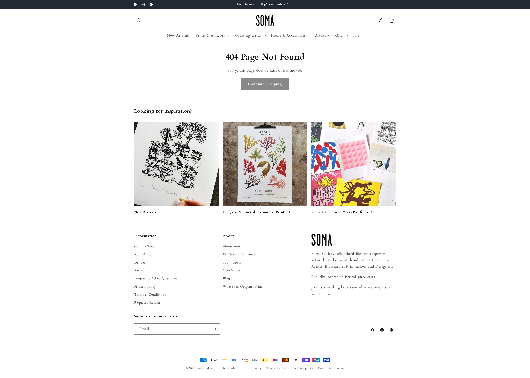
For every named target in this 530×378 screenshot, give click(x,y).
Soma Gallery (205, 368)
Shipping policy (303, 368)
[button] (139, 20)
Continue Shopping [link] (265, 84)
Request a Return (147, 302)
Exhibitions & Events (239, 254)
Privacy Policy (145, 286)
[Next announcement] (316, 4)
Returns (140, 270)
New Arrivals (145, 212)
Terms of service (277, 368)
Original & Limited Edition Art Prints (254, 212)
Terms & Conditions (150, 294)
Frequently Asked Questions (155, 278)
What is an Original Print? (243, 286)
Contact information (331, 368)
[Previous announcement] (213, 4)
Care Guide (232, 270)
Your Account (145, 254)
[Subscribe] (214, 329)
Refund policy (229, 368)
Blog (226, 278)
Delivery (140, 262)
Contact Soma (145, 246)
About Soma (232, 246)
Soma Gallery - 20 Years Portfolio (339, 212)
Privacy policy (252, 368)
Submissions (232, 262)
